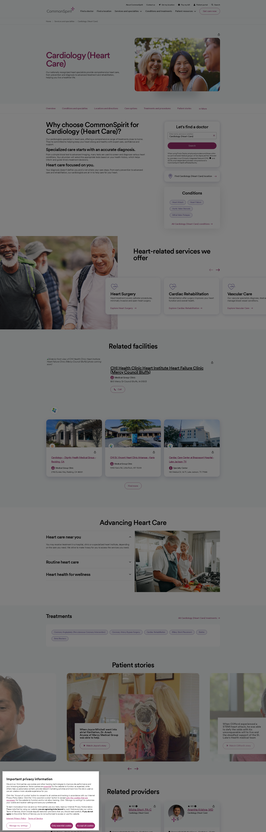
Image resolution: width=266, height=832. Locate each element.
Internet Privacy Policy (16, 818)
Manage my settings (18, 826)
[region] (50, 801)
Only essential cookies (61, 826)
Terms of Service (35, 818)
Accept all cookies (85, 826)
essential (47, 786)
